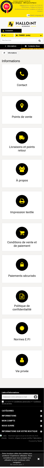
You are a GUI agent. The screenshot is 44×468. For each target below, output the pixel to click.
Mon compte (8, 421)
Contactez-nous (34, 46)
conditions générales (22, 401)
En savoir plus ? (17, 464)
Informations (11, 46)
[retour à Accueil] (4, 52)
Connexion (9, 31)
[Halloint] (21, 24)
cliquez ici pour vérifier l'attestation (28, 438)
